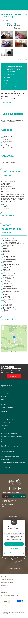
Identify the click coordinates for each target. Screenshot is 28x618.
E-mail (8, 77)
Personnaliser (14, 548)
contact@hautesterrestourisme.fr (13, 507)
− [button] (3, 329)
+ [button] (3, 327)
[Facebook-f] (8, 488)
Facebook (8, 84)
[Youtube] (20, 488)
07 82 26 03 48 (10, 74)
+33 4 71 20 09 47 (8, 504)
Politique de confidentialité (14, 539)
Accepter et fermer (14, 544)
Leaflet (9, 351)
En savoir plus (7, 102)
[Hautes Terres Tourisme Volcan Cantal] (5, 35)
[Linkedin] (16, 488)
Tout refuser (14, 553)
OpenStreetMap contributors (21, 351)
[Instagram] (12, 488)
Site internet (9, 80)
